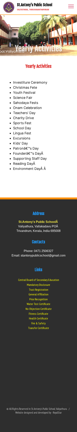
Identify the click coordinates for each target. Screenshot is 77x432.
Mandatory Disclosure (38, 285)
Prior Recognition (38, 299)
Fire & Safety (38, 323)
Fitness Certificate (38, 313)
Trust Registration (38, 289)
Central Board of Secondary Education (38, 280)
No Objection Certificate (39, 309)
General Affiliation (38, 294)
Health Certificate (38, 318)
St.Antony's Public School (34, 7)
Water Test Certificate (38, 304)
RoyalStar (57, 412)
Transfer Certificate (38, 328)
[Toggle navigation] (71, 6)
